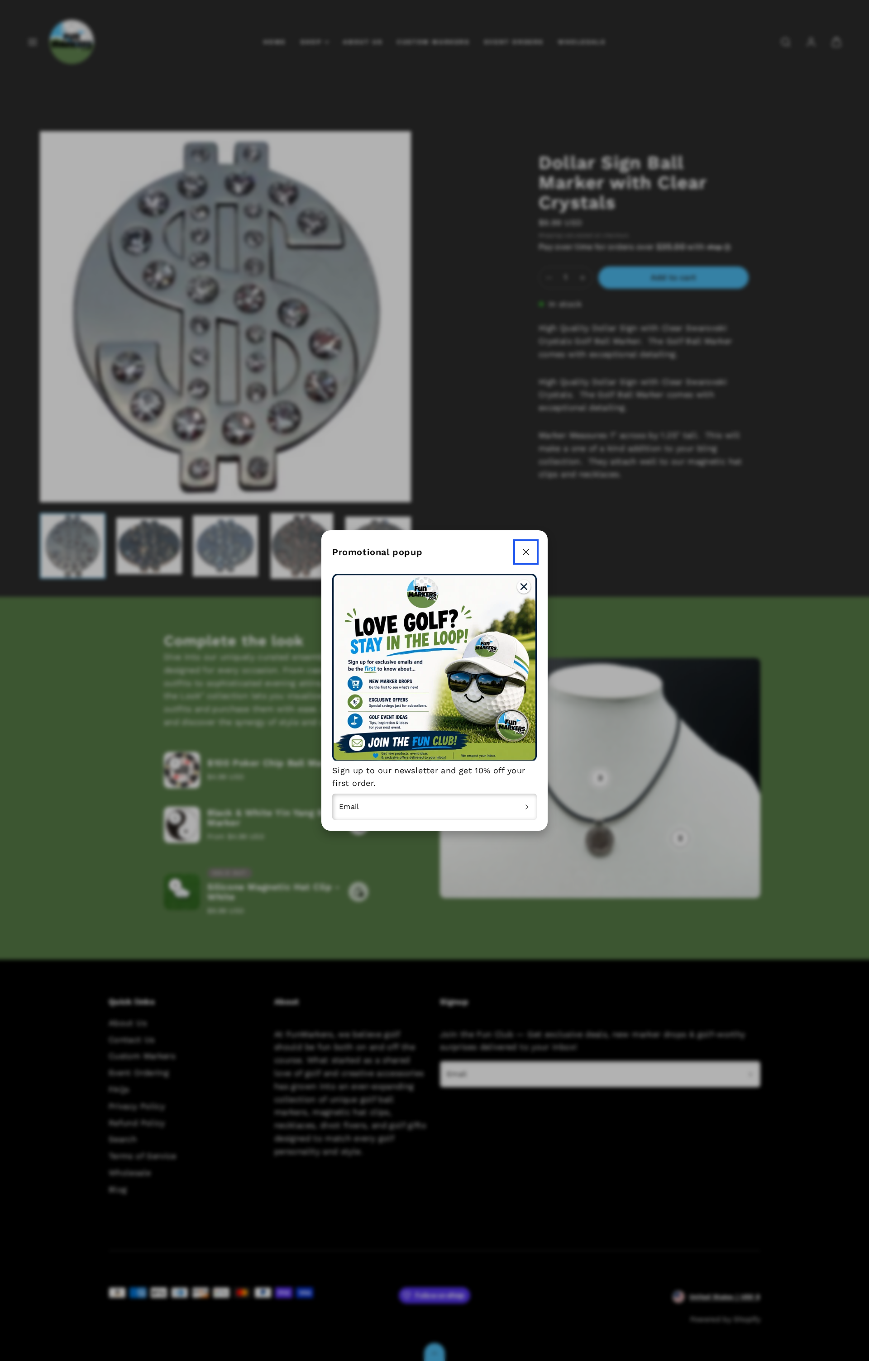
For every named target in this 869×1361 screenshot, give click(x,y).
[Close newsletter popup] (526, 552)
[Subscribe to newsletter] (527, 807)
